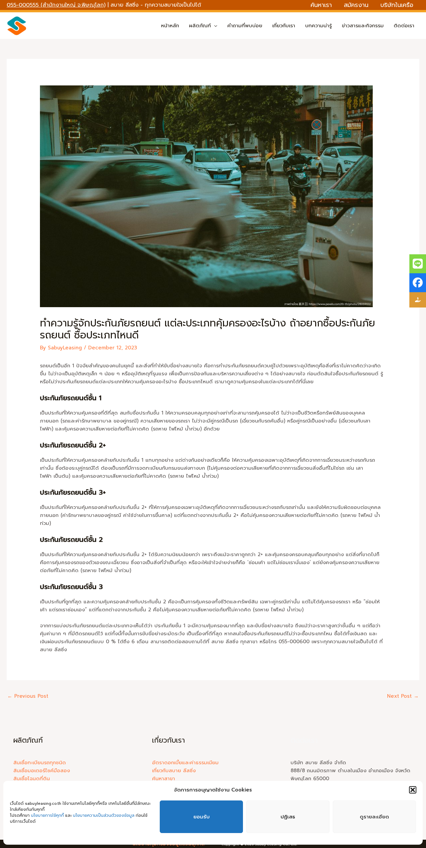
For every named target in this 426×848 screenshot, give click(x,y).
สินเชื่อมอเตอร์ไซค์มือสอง (41, 770)
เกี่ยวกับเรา (283, 25)
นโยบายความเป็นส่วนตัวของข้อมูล (103, 815)
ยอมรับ (201, 816)
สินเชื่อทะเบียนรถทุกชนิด (39, 762)
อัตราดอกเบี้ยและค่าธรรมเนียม (185, 762)
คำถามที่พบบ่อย (244, 25)
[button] (412, 790)
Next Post (403, 696)
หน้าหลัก (170, 25)
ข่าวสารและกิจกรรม (363, 25)
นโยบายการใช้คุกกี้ (48, 815)
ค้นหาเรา (321, 5)
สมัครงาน (356, 5)
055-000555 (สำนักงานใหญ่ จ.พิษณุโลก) (56, 5)
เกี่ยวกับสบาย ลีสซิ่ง (174, 770)
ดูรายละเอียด (374, 816)
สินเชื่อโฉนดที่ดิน (31, 778)
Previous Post (27, 696)
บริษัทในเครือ (396, 5)
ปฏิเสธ (288, 816)
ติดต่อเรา (404, 25)
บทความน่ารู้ (318, 25)
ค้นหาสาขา (163, 778)
